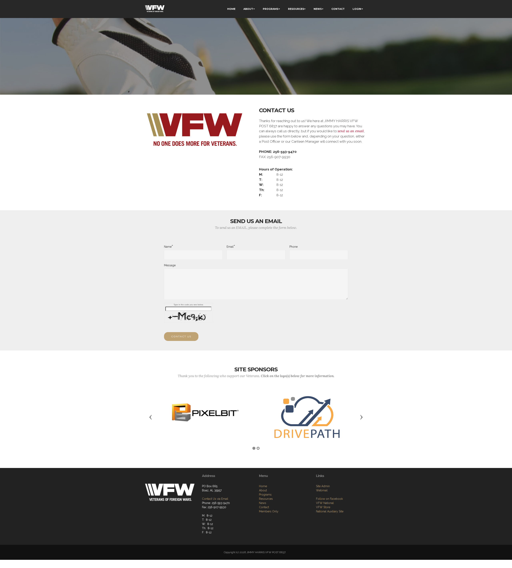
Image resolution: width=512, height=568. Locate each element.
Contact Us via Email (215, 498)
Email (230, 246)
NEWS (318, 8)
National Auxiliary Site (329, 511)
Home (263, 486)
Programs (265, 494)
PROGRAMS (270, 8)
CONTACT (338, 8)
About (263, 490)
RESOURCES (296, 8)
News (262, 503)
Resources (266, 498)
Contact (264, 507)
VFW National (325, 503)
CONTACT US (181, 336)
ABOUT (248, 8)
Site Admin (323, 486)
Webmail (322, 490)
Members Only (268, 511)
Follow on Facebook (329, 498)
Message (170, 265)
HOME (231, 8)
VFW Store (323, 507)
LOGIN (357, 8)
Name (168, 246)
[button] (151, 417)
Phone (293, 246)
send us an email (351, 131)
